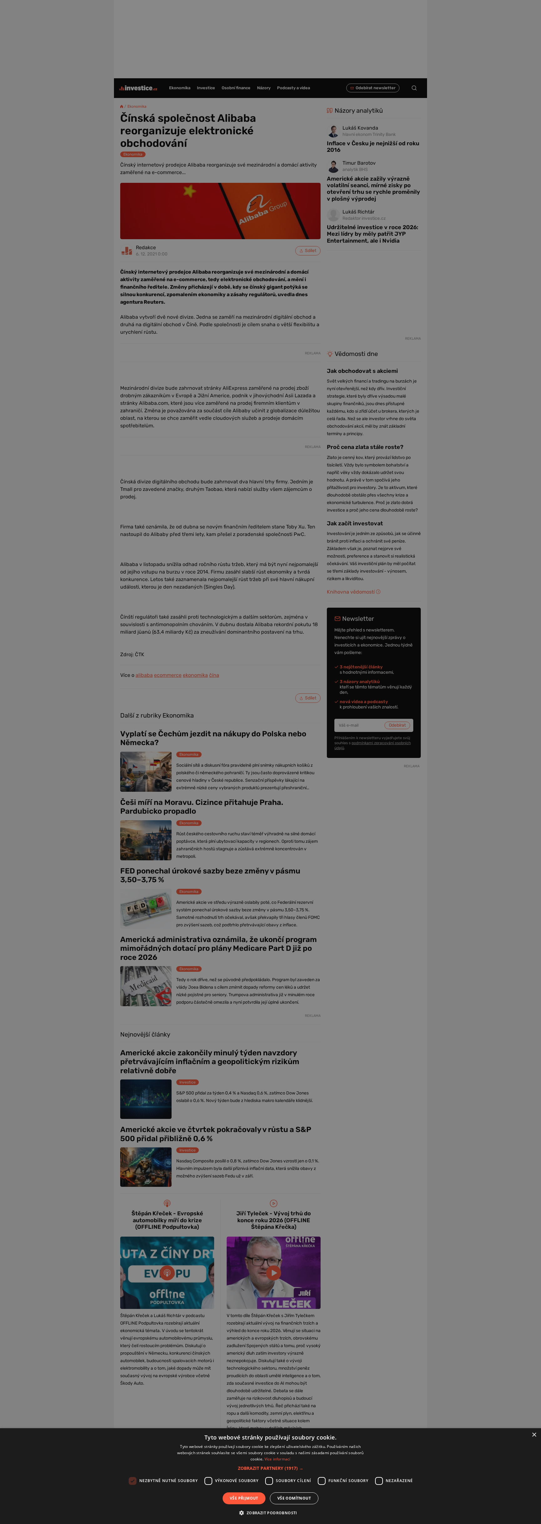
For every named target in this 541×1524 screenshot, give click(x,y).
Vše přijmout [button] (244, 1498)
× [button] (534, 1435)
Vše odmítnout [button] (294, 1498)
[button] (270, 1468)
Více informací (278, 1459)
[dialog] (270, 1476)
